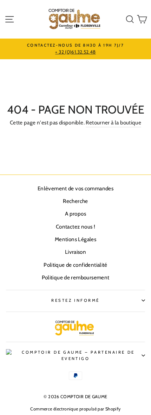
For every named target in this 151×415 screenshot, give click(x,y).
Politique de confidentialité (75, 264)
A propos (75, 213)
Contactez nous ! (75, 226)
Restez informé (75, 300)
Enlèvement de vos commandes (75, 188)
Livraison (75, 252)
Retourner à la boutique (113, 122)
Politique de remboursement (76, 277)
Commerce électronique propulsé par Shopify (75, 408)
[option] (75, 49)
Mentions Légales (75, 239)
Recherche (75, 201)
